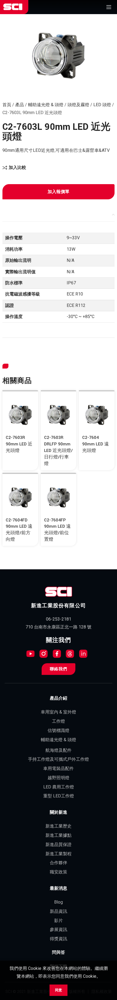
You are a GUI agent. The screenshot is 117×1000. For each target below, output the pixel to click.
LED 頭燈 (102, 104)
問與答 (58, 952)
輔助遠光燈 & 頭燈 (45, 104)
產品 (19, 104)
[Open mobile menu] (108, 7)
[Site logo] (13, 7)
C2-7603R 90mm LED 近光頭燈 (19, 444)
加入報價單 (58, 191)
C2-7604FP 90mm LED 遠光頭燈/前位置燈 (57, 529)
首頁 (6, 104)
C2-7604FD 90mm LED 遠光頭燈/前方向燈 (19, 529)
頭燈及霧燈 (78, 104)
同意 (58, 990)
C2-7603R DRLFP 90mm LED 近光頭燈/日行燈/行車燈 (58, 450)
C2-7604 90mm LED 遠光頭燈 (95, 444)
